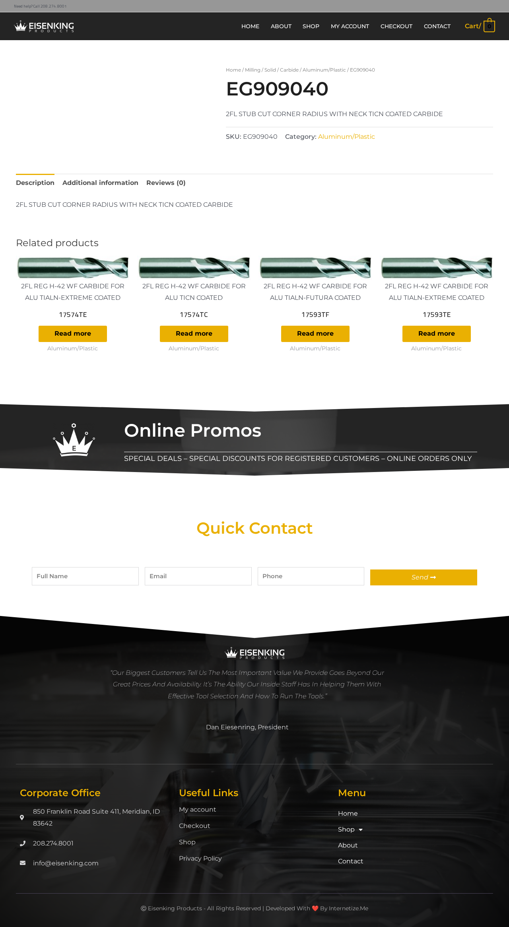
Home (233, 70)
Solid (270, 70)
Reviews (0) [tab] (166, 183)
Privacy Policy (200, 858)
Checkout (194, 826)
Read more (72, 333)
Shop (187, 842)
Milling (252, 70)
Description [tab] (35, 183)
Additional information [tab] (100, 183)
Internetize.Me (348, 908)
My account (197, 809)
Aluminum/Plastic (324, 70)
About (348, 845)
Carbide (289, 70)
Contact (350, 861)
